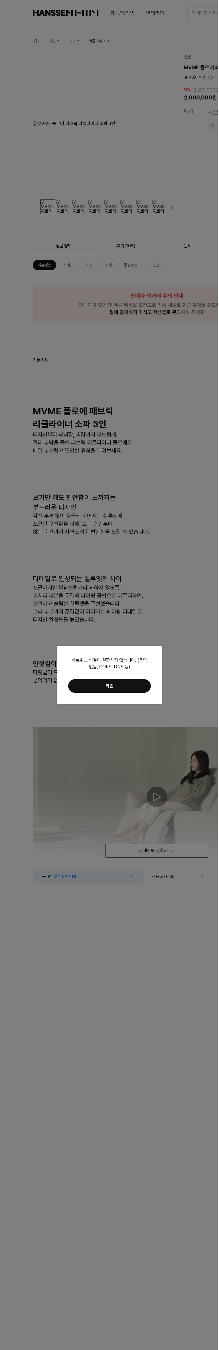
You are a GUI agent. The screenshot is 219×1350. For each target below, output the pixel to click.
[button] (109, 686)
